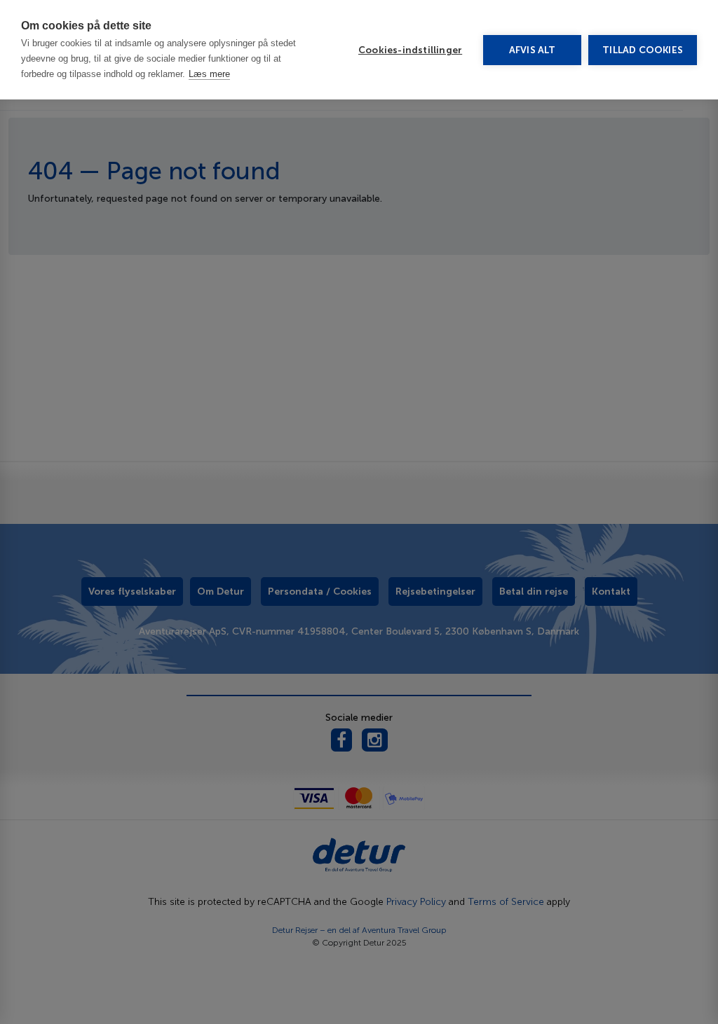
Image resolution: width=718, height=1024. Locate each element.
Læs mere (209, 74)
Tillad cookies (642, 50)
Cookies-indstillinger (410, 50)
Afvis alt (532, 50)
